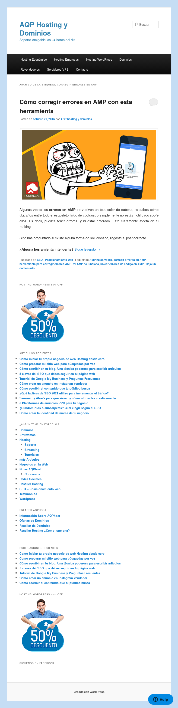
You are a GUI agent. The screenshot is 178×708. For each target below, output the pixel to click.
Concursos (32, 474)
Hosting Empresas (66, 59)
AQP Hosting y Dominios (43, 28)
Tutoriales (32, 454)
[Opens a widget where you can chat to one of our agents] (160, 700)
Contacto (82, 69)
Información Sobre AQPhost (39, 515)
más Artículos (29, 459)
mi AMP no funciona (86, 264)
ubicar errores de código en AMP (122, 264)
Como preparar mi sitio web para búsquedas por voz (57, 363)
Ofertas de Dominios (34, 520)
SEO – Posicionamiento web (39, 489)
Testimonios (28, 494)
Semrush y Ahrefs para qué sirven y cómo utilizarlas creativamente (67, 398)
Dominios (125, 59)
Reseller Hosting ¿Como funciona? (44, 530)
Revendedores (30, 69)
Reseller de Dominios (34, 525)
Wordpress (27, 498)
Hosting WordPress (99, 59)
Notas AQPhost (30, 469)
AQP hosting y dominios (76, 119)
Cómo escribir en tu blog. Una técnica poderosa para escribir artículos (70, 368)
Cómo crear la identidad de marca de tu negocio (54, 413)
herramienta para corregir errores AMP (45, 264)
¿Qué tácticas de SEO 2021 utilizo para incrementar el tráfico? (64, 393)
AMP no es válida (100, 260)
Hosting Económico (34, 59)
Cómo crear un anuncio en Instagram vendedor (53, 383)
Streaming (32, 449)
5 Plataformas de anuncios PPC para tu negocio (53, 403)
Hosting (25, 439)
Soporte (30, 444)
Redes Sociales (30, 479)
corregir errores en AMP (130, 260)
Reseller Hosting (31, 484)
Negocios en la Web (33, 464)
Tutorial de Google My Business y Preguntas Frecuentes (59, 378)
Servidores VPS (58, 69)
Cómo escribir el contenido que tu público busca (54, 388)
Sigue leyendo (87, 249)
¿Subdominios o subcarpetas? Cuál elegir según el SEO (60, 408)
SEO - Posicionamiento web (55, 260)
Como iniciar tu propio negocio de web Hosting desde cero (62, 359)
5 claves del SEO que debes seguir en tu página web (57, 373)
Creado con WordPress (89, 692)
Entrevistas (27, 435)
